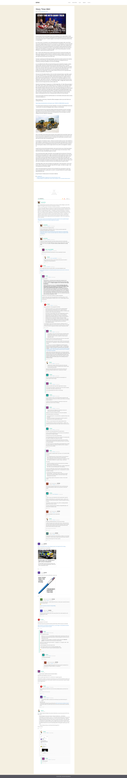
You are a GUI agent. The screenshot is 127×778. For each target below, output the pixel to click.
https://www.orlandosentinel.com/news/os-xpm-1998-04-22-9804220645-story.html (52, 103)
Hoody (48, 600)
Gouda (44, 265)
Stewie (48, 257)
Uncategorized (39, 176)
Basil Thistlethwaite (53, 483)
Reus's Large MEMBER (49, 249)
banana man (45, 610)
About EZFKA (74, 2)
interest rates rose (46, 635)
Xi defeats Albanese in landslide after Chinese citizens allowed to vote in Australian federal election (53, 178)
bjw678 (44, 696)
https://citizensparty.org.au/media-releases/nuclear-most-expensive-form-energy (51, 546)
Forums (89, 2)
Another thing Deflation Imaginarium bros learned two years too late (48, 177)
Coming (50, 374)
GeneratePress (68, 776)
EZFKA (37, 2)
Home (69, 2)
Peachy (46, 275)
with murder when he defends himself (62, 703)
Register (84, 2)
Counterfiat (43, 202)
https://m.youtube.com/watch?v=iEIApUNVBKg (48, 605)
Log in (80, 2)
